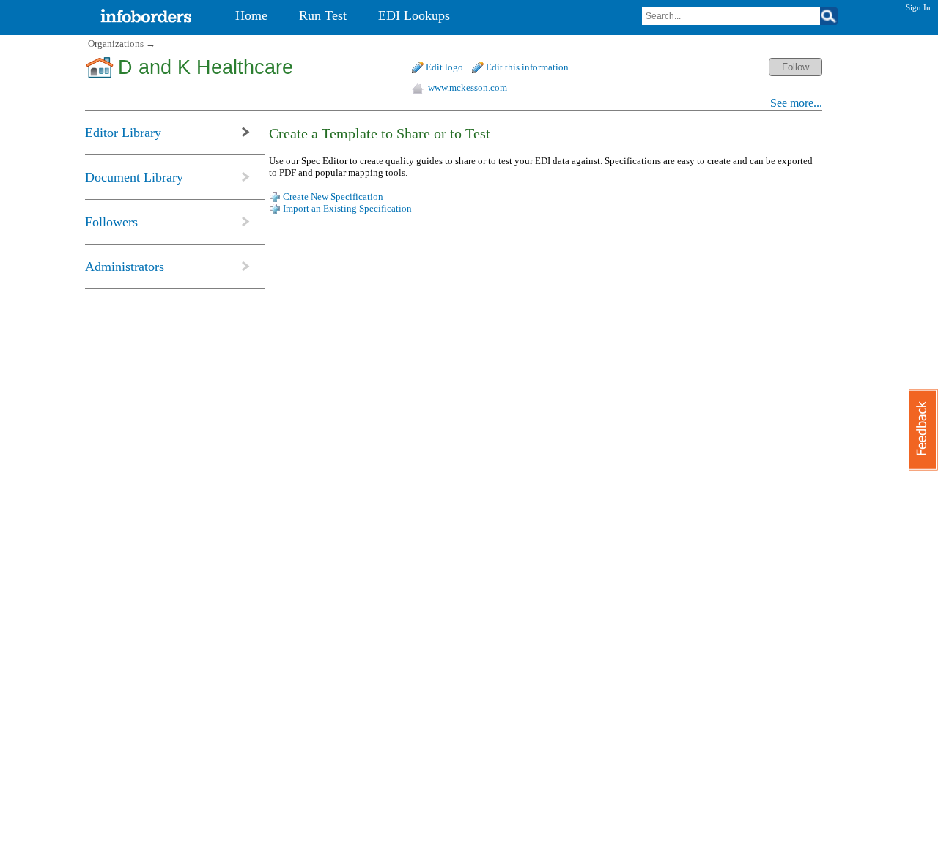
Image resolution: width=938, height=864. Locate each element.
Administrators (124, 266)
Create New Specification (333, 196)
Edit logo (444, 67)
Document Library (134, 177)
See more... (796, 103)
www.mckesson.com (467, 87)
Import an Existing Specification (347, 208)
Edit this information (527, 67)
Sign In (918, 7)
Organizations (116, 43)
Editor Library (123, 132)
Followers (111, 222)
